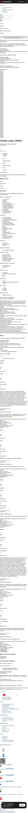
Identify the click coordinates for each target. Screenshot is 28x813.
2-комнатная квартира (5, 408)
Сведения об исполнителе (6, 671)
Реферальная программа (8, 740)
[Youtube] (3, 754)
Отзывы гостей (6, 705)
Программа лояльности (8, 741)
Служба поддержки (7, 698)
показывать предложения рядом (9, 351)
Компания (5, 736)
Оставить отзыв (4, 651)
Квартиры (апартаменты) (8, 725)
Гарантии (5, 710)
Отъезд (1, 17)
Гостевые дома (6, 730)
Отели (4, 726)
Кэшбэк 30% (6, 706)
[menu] (26, 1)
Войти (22, 1)
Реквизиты (5, 738)
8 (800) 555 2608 (6, 699)
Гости (1, 20)
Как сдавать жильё (7, 717)
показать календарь (5, 340)
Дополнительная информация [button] (7, 297)
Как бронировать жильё (8, 704)
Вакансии (5, 737)
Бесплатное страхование (8, 719)
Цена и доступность (5, 50)
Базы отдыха (6, 731)
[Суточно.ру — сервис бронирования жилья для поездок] (6, 1)
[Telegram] (3, 747)
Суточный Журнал (7, 711)
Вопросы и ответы (7, 712)
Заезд (1, 14)
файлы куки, (11, 803)
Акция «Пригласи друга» (8, 707)
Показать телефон (4, 57)
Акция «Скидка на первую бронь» (11, 709)
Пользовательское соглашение (7, 811)
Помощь (5, 721)
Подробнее (2, 691)
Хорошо (22, 805)
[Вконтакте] (3, 753)
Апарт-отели (6, 728)
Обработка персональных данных (8, 812)
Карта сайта (3, 809)
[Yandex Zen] (3, 756)
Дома (4, 729)
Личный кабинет (7, 697)
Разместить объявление (8, 718)
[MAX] (3, 751)
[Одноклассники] (3, 749)
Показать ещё (3, 650)
